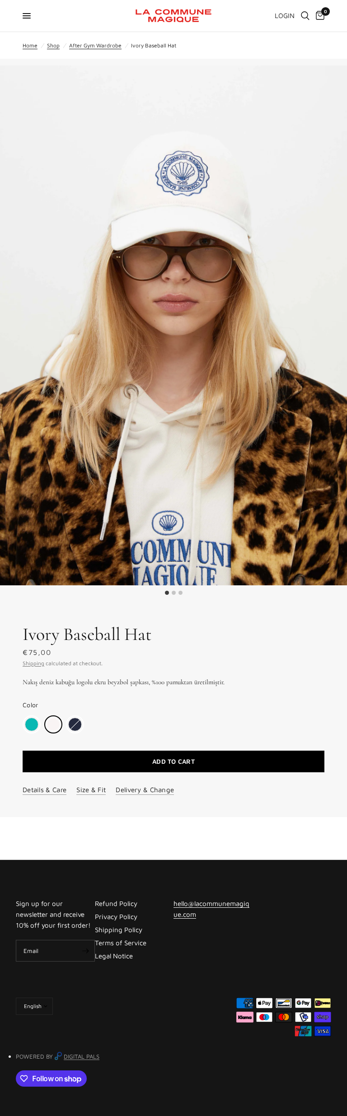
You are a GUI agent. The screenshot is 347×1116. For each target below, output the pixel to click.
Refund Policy (116, 903)
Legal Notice (114, 956)
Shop (53, 45)
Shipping (33, 663)
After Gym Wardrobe (95, 45)
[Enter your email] (86, 951)
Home (30, 45)
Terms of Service (120, 943)
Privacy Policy (116, 916)
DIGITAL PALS (81, 1056)
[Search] (305, 16)
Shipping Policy (118, 930)
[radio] (32, 724)
